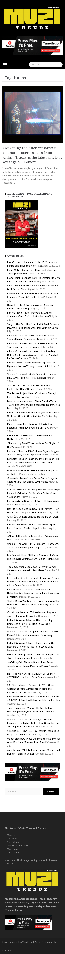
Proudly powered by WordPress (17, 942)
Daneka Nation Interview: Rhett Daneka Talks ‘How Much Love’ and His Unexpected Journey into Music (33, 405)
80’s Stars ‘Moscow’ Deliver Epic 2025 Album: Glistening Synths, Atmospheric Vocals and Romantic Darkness (31, 688)
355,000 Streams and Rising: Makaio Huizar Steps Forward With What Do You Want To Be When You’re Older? (33, 493)
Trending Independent (17, 845)
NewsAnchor (48, 942)
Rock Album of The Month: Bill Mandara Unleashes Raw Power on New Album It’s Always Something (33, 593)
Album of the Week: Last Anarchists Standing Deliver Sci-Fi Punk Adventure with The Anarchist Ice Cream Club (32, 355)
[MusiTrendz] (32, 18)
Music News (12, 835)
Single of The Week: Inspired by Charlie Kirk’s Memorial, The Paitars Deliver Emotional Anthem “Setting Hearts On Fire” (33, 723)
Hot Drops (12, 838)
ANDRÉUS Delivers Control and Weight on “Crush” (33, 516)
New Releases (14, 842)
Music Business (14, 848)
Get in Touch (13, 852)
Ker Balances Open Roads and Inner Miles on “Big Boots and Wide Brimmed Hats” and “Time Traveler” (33, 462)
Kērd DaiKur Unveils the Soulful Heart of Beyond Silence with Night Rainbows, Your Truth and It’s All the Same (33, 581)
